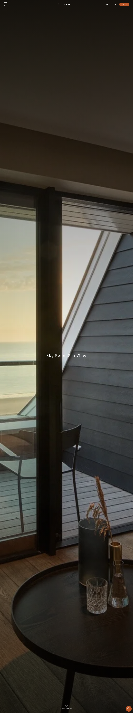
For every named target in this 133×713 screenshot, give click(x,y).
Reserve (124, 4)
